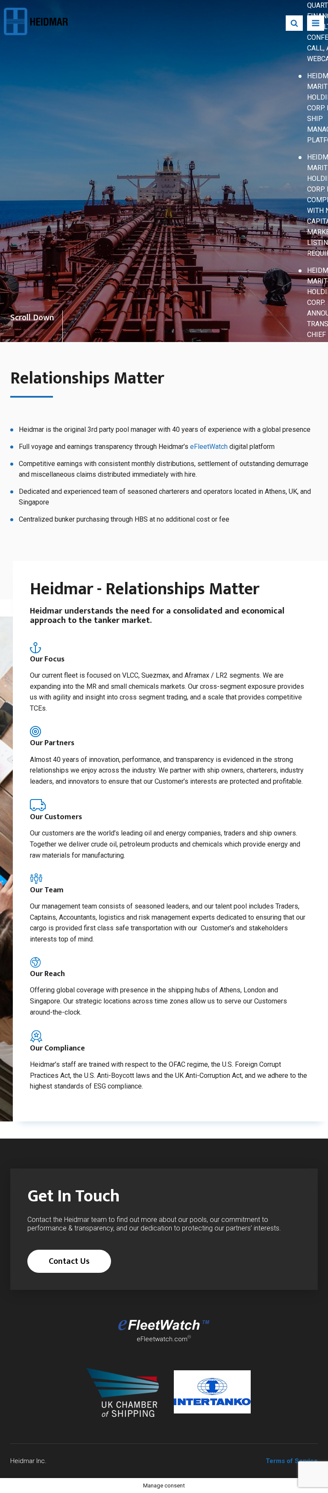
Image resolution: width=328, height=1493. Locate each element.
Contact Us (69, 1261)
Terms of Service (292, 1461)
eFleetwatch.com (162, 1339)
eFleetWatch (209, 447)
